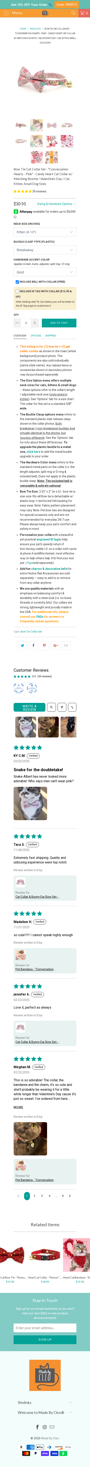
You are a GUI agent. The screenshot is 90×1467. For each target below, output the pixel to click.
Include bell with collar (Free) (42, 281)
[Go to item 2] (48, 727)
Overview (20, 335)
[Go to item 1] (25, 727)
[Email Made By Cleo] (52, 1427)
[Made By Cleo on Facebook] (37, 1427)
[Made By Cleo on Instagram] (45, 1427)
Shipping (50, 335)
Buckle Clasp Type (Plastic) (34, 241)
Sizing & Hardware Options (55, 204)
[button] (23, 191)
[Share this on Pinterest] (44, 645)
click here (33, 451)
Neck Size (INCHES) (27, 223)
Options (36, 335)
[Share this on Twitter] (22, 645)
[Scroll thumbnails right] (71, 727)
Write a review (29, 708)
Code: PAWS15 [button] (67, 4)
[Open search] (51, 707)
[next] (72, 81)
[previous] (17, 81)
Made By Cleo (50, 1438)
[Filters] (62, 707)
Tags (30, 562)
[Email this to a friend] (66, 645)
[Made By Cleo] (45, 13)
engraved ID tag (48, 539)
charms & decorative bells (49, 568)
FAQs (40, 616)
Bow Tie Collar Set (31, 631)
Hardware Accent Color (42, 262)
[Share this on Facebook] (33, 645)
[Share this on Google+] (55, 645)
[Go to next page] (71, 1196)
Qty (16, 314)
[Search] (73, 13)
